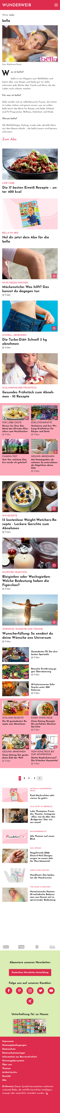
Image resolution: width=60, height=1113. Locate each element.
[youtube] (51, 991)
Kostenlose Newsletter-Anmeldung (30, 972)
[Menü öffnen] (56, 5)
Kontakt (6, 1076)
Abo (4, 1080)
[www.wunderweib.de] (16, 5)
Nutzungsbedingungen (14, 1045)
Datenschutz (8, 1049)
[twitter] (40, 991)
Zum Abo (9, 139)
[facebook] (9, 991)
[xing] (30, 1002)
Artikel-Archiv (9, 1072)
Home (5, 15)
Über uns (7, 1065)
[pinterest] (19, 991)
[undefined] (18, 949)
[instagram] (30, 991)
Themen (6, 1068)
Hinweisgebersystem (13, 1061)
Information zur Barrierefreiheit (19, 1057)
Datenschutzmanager (13, 1053)
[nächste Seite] (39, 778)
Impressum (8, 1041)
